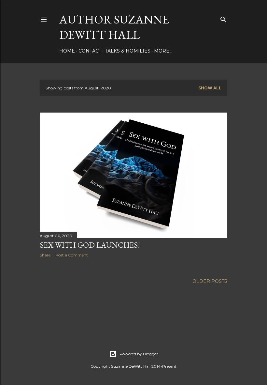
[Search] (223, 18)
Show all (209, 87)
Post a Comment (71, 255)
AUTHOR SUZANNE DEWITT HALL (114, 27)
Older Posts (209, 281)
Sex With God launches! (90, 245)
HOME (67, 51)
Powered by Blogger (138, 353)
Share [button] (45, 255)
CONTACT (89, 51)
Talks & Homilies (127, 51)
